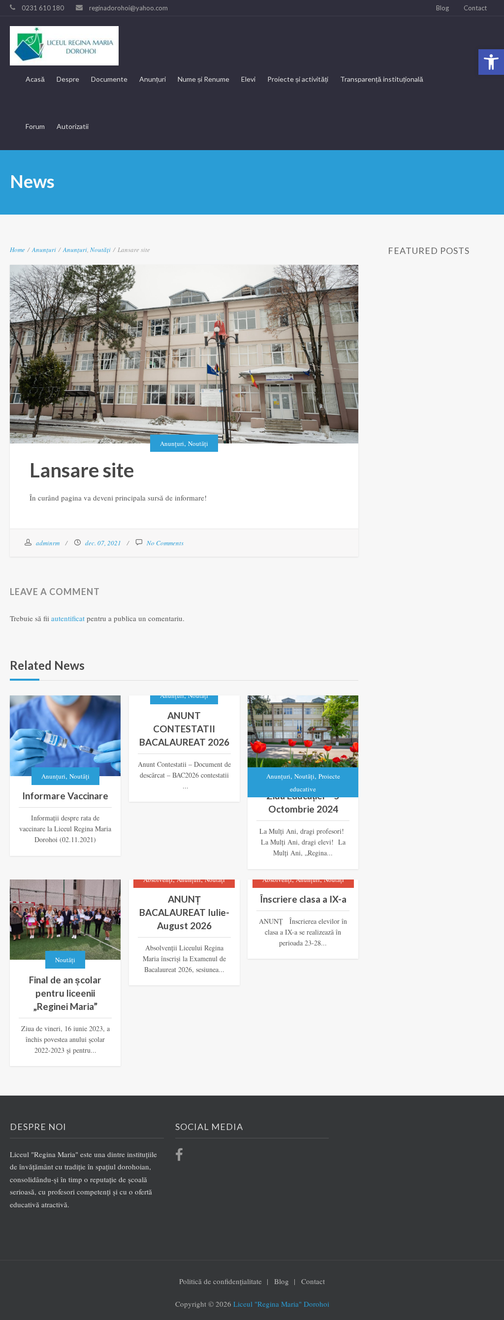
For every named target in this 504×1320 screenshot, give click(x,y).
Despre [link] (68, 79)
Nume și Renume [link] (203, 79)
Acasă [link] (35, 79)
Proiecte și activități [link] (297, 79)
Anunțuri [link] (152, 79)
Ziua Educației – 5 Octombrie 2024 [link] (303, 802)
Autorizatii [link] (73, 126)
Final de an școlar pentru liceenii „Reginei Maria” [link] (65, 993)
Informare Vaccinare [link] (65, 795)
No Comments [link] (165, 542)
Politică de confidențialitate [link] (220, 1281)
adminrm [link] (48, 542)
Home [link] (17, 249)
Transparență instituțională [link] (381, 79)
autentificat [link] (68, 618)
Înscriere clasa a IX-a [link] (303, 899)
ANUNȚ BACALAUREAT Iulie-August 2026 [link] (184, 912)
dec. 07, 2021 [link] (103, 542)
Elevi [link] (248, 79)
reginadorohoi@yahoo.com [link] (128, 8)
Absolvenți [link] (158, 879)
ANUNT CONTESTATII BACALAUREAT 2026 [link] (184, 729)
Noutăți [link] (100, 249)
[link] (491, 62)
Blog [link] (442, 8)
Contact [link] (475, 8)
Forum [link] (35, 126)
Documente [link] (109, 79)
